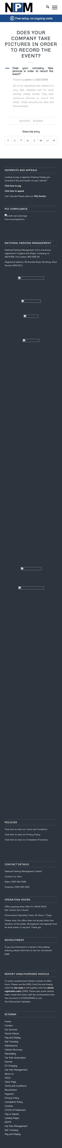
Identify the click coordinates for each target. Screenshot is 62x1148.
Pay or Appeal (12, 1114)
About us (9, 1073)
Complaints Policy (14, 1101)
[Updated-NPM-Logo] (26, 7)
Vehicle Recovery (13, 1049)
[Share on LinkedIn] (28, 140)
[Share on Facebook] (8, 140)
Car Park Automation (15, 1057)
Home (8, 1021)
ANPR (8, 1122)
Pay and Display (13, 1037)
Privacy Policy (33, 834)
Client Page (10, 1081)
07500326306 (28, 998)
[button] (31, 71)
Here (19, 876)
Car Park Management (16, 1069)
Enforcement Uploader (19, 1001)
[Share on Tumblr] (34, 140)
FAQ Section (40, 196)
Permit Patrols (12, 1033)
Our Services (11, 1029)
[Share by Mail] (54, 140)
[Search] (46, 7)
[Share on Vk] (41, 140)
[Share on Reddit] (47, 140)
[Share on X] (14, 140)
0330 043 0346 (18, 881)
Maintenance (11, 1045)
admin (39, 121)
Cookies (9, 1106)
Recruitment (11, 1089)
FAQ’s (8, 1077)
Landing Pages (12, 1118)
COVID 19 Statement (15, 1110)
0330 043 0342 (22, 887)
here (12, 829)
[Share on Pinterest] (21, 140)
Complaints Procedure (37, 839)
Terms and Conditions (36, 829)
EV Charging (11, 1065)
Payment (9, 1093)
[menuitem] (46, 7)
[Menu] (53, 7)
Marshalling (10, 1053)
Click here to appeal (14, 191)
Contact (9, 1025)
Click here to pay (13, 185)
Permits (8, 1061)
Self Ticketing (11, 1041)
